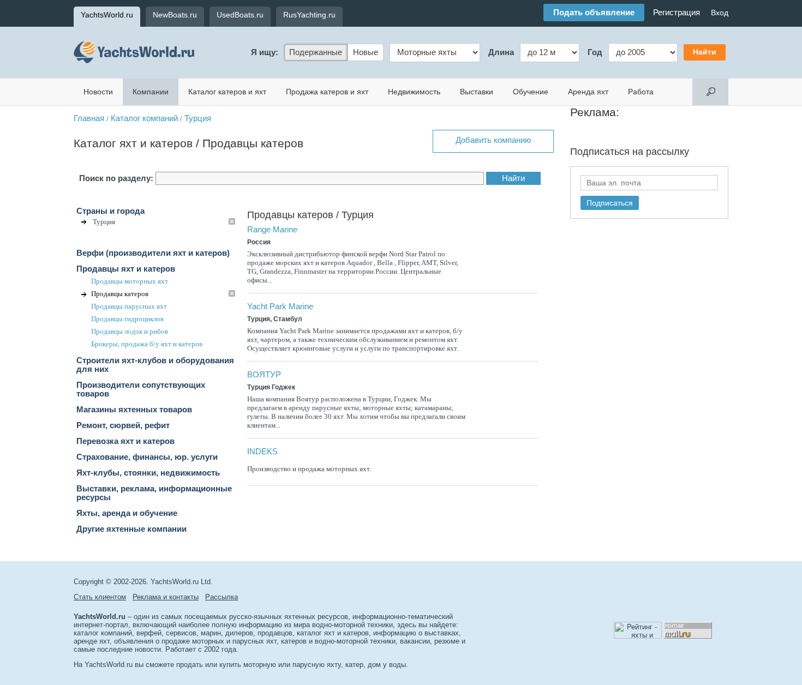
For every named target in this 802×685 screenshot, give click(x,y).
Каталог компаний (144, 118)
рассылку (667, 151)
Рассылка (221, 597)
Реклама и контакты (166, 597)
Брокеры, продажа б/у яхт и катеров (146, 344)
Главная (89, 118)
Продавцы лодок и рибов (129, 331)
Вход (719, 12)
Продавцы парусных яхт (129, 306)
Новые (365, 52)
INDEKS (262, 451)
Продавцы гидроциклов (127, 319)
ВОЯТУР (264, 374)
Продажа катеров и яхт (327, 91)
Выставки (476, 91)
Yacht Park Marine (280, 306)
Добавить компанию (493, 140)
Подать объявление (594, 12)
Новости (98, 91)
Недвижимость (414, 91)
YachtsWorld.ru (107, 14)
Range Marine (272, 229)
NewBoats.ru (175, 14)
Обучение (530, 91)
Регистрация (676, 12)
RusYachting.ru (309, 14)
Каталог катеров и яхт (227, 91)
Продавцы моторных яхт (129, 281)
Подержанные (315, 52)
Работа (641, 91)
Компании (151, 91)
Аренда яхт (588, 91)
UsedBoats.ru (240, 14)
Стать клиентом (100, 597)
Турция (197, 118)
